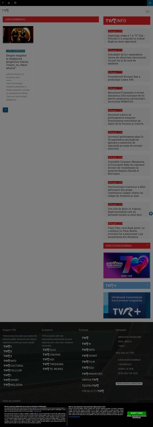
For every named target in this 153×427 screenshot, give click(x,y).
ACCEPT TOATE (137, 413)
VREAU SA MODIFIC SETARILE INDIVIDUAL (136, 416)
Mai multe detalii (37, 411)
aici (59, 418)
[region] (76, 415)
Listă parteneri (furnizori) (74, 416)
